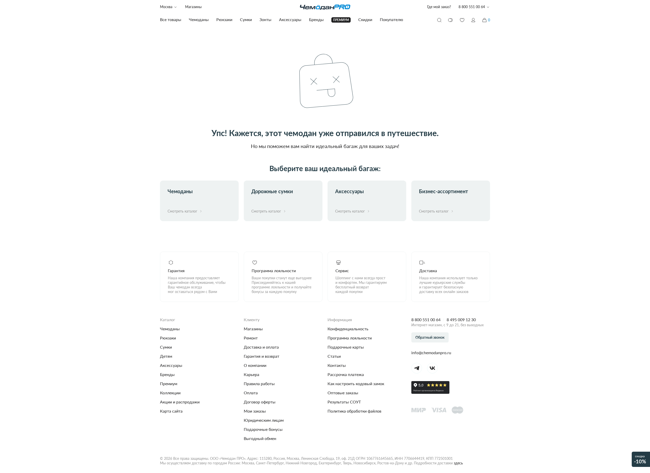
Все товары (170, 19)
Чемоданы (170, 328)
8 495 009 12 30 (461, 319)
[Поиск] (439, 20)
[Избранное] (462, 20)
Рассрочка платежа (346, 374)
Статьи (334, 356)
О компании (255, 365)
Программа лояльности (350, 337)
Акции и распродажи (180, 401)
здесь (458, 463)
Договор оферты (259, 401)
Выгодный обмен (260, 438)
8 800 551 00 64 (426, 319)
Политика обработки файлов (354, 411)
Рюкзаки (168, 337)
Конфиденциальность (348, 328)
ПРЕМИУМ (341, 20)
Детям (166, 356)
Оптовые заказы (343, 392)
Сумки (166, 347)
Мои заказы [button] (255, 411)
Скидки (365, 19)
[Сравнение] (450, 20)
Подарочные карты (346, 347)
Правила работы (259, 383)
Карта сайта (171, 411)
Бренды (167, 374)
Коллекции (170, 392)
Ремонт (251, 337)
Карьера (251, 374)
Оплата (251, 392)
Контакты (337, 365)
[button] (473, 20)
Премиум (168, 383)
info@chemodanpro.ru (431, 352)
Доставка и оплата (261, 347)
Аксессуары (171, 365)
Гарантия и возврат (261, 356)
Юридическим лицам (264, 420)
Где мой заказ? (439, 7)
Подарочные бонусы (263, 429)
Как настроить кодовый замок (356, 383)
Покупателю (391, 19)
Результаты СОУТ (344, 401)
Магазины (193, 7)
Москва (166, 7)
